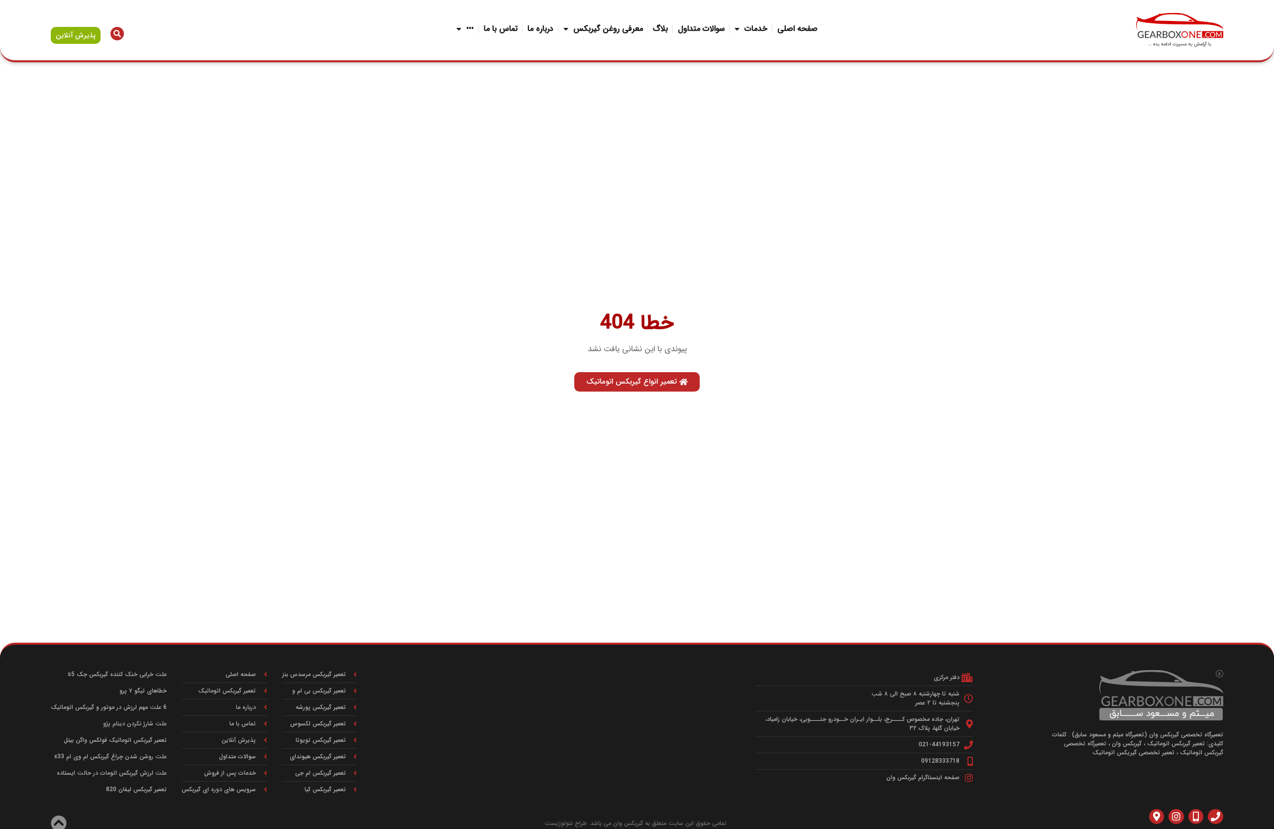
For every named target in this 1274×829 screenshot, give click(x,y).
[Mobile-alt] (1195, 816)
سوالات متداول (701, 28)
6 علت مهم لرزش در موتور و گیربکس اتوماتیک (109, 707)
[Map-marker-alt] (1156, 816)
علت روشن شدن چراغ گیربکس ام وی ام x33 (110, 756)
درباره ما (540, 28)
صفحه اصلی (797, 28)
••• (470, 28)
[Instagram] (1175, 816)
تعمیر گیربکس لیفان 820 (136, 789)
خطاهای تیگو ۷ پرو (143, 690)
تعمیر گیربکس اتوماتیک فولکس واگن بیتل (115, 740)
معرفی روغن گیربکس (608, 28)
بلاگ (660, 28)
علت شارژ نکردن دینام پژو (135, 723)
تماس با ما (501, 28)
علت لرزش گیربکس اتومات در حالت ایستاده (112, 773)
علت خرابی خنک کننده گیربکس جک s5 (117, 674)
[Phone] (1215, 816)
